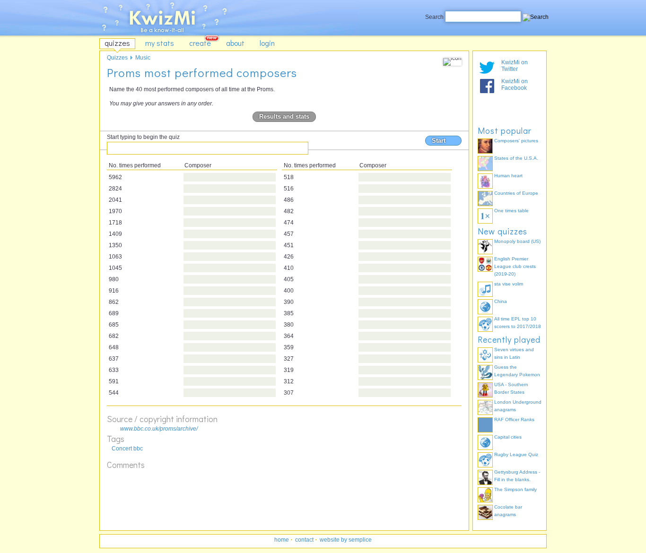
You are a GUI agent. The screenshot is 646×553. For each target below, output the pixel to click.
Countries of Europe (516, 193)
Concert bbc (127, 448)
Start (438, 140)
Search (435, 17)
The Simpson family (515, 489)
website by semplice (346, 539)
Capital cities (508, 437)
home (281, 539)
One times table (511, 210)
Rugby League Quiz (516, 454)
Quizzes (117, 57)
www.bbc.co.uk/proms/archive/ (159, 428)
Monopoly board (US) (517, 241)
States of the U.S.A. (516, 158)
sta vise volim (508, 283)
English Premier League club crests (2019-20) (515, 266)
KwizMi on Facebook (514, 84)
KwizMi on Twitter (514, 65)
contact (304, 539)
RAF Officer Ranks (514, 419)
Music (142, 57)
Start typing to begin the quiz (143, 137)
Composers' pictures (516, 140)
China (500, 301)
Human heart (508, 175)
